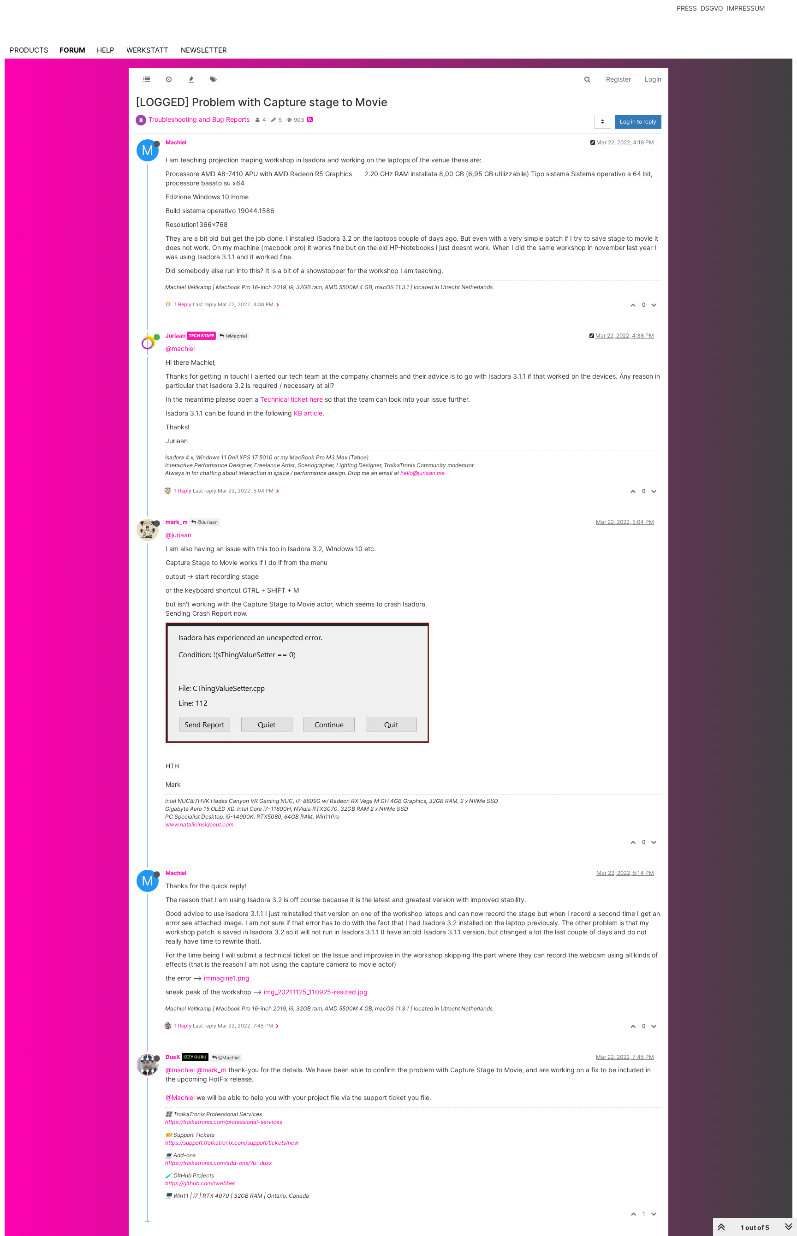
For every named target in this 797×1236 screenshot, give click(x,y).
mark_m (177, 521)
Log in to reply (638, 121)
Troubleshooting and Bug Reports (199, 119)
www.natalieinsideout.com (199, 824)
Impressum (746, 8)
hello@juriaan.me (422, 472)
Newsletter (204, 50)
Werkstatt (147, 50)
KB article (308, 413)
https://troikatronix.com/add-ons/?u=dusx (218, 1162)
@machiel (180, 348)
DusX (173, 1056)
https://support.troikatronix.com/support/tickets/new (232, 1142)
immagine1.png (227, 978)
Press (687, 8)
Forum (72, 50)
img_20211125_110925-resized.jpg (316, 992)
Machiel (176, 142)
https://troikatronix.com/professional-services (223, 1121)
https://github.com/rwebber (200, 1183)
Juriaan (175, 335)
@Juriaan (207, 522)
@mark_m (211, 1070)
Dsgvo (712, 8)
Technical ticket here (291, 399)
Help (105, 50)
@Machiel (235, 336)
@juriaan (178, 535)
